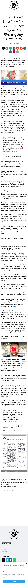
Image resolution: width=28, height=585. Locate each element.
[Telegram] (7, 560)
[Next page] (4, 471)
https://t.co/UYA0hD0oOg (10, 421)
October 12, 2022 (8, 158)
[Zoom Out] (11, 471)
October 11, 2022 (8, 428)
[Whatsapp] (14, 560)
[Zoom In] (13, 471)
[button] (3, 48)
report (14, 306)
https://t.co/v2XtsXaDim (10, 151)
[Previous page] (2, 471)
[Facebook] (10, 560)
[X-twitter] (3, 560)
